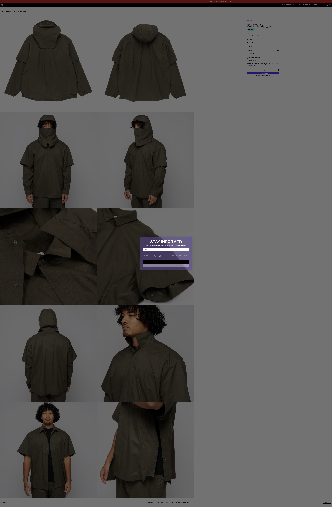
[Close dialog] (190, 239)
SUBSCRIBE (166, 261)
